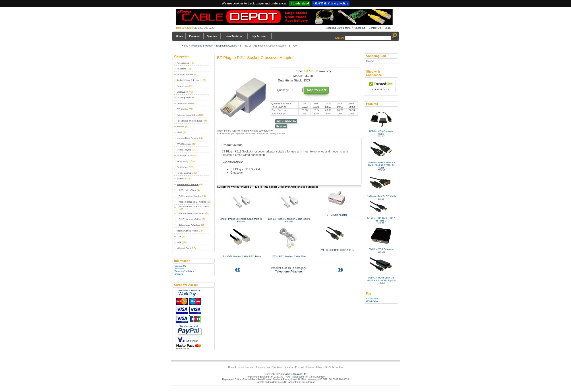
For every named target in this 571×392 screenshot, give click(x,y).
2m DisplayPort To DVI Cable (381, 196)
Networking (182, 161)
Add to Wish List (286, 121)
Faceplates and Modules (189, 121)
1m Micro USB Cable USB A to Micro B (381, 219)
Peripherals (182, 167)
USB (179, 236)
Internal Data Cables (187, 138)
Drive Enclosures (185, 103)
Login (388, 27)
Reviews (281, 126)
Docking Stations (185, 97)
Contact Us (375, 27)
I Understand (300, 3)
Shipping (179, 274)
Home (179, 36)
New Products (234, 36)
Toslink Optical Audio (187, 231)
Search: (339, 38)
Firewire (180, 126)
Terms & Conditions (184, 271)
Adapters (181, 68)
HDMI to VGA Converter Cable (381, 132)
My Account (259, 36)
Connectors (182, 86)
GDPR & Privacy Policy (330, 3)
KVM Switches (184, 144)
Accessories (183, 63)
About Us (179, 268)
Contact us (289, 367)
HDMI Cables (373, 301)
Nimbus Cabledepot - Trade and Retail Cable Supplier (284, 17)
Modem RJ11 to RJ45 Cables (194, 206)
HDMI (179, 132)
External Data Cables (188, 115)
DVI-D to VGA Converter (381, 249)
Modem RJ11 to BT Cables (192, 202)
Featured (194, 36)
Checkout (359, 27)
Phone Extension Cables (192, 213)
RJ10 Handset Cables (190, 219)
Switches (181, 178)
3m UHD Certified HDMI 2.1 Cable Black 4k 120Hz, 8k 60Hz (381, 165)
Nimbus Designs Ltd (295, 374)
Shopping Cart (262, 367)
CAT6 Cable (372, 298)
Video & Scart (184, 248)
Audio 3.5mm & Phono (188, 80)
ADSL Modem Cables (190, 196)
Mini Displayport (185, 155)
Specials (212, 36)
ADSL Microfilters (187, 190)
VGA (179, 242)
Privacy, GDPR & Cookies (329, 367)
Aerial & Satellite (185, 74)
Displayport (182, 92)
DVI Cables (182, 109)
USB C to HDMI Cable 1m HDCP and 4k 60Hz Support (381, 279)
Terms (299, 367)
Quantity (282, 90)
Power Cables (184, 173)
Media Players (184, 149)
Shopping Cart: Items (338, 27)
